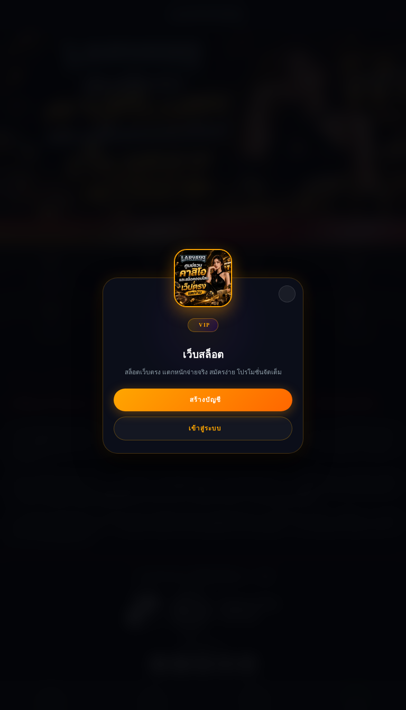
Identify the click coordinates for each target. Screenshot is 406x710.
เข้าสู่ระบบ (205, 428)
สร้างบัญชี (205, 399)
